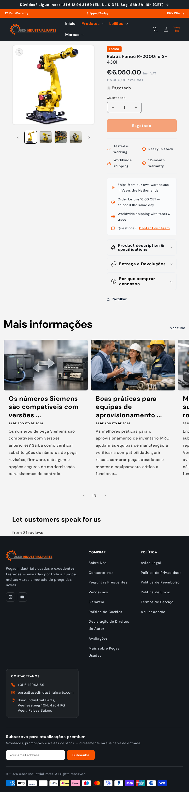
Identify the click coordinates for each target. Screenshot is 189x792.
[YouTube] (22, 597)
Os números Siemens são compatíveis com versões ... (44, 407)
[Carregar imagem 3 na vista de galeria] (60, 137)
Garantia (96, 602)
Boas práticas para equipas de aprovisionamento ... (129, 407)
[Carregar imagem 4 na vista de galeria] (75, 137)
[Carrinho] (176, 29)
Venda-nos (98, 592)
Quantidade (116, 98)
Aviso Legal (151, 563)
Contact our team (154, 228)
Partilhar (119, 299)
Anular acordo (153, 612)
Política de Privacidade (161, 572)
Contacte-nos (101, 572)
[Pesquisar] (155, 29)
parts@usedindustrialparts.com (46, 692)
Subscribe (80, 755)
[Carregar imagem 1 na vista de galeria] (30, 137)
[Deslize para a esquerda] (17, 137)
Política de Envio (155, 592)
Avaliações (98, 638)
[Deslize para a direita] (89, 137)
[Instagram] (10, 597)
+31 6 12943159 (31, 685)
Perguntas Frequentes (108, 582)
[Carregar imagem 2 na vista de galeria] (45, 137)
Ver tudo (177, 328)
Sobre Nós (97, 563)
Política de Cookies (105, 612)
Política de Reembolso (160, 582)
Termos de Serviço (157, 602)
